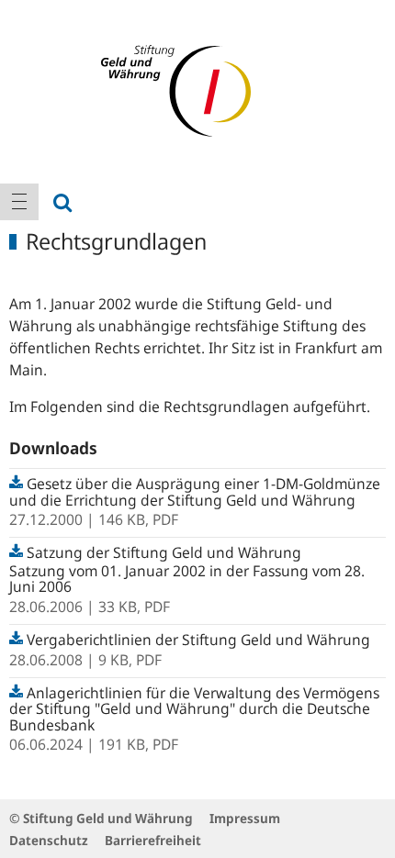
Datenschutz (48, 840)
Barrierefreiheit (153, 840)
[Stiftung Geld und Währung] (197, 90)
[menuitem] (19, 202)
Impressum (244, 818)
